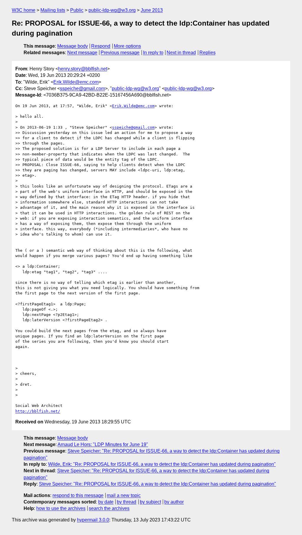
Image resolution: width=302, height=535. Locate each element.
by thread (126, 501)
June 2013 (152, 10)
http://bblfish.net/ (37, 411)
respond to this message (78, 495)
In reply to (153, 52)
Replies (207, 52)
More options (127, 46)
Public (76, 10)
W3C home (23, 10)
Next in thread (181, 52)
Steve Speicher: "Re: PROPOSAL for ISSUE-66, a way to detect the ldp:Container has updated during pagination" (157, 483)
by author (174, 501)
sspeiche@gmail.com (82, 88)
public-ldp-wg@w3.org (112, 10)
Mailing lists (52, 10)
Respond (100, 46)
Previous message (120, 52)
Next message (82, 52)
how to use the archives (61, 508)
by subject (150, 501)
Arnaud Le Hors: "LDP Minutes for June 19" (103, 444)
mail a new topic (124, 495)
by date (106, 501)
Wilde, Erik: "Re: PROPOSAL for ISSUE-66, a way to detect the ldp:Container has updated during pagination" (162, 464)
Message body (72, 46)
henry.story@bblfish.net (82, 68)
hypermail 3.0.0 (93, 519)
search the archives (109, 508)
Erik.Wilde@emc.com (76, 82)
